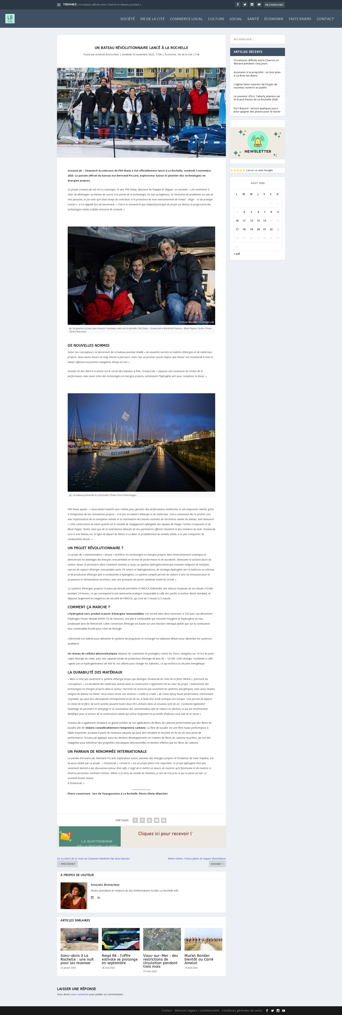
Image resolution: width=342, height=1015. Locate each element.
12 (251, 220)
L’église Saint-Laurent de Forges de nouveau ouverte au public (255, 86)
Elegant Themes (80, 1011)
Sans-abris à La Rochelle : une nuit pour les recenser (77, 959)
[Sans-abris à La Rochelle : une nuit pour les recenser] (79, 939)
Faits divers (300, 19)
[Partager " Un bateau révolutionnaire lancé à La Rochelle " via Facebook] (135, 820)
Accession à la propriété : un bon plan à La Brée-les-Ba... (111, 4)
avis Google (265, 170)
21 (264, 229)
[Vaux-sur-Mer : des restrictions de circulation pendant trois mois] (162, 939)
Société (127, 19)
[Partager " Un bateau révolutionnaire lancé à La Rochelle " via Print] (163, 820)
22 (271, 229)
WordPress (116, 1011)
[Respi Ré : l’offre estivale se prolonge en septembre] (121, 939)
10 (237, 220)
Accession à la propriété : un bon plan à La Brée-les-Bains (257, 73)
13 (258, 220)
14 (264, 220)
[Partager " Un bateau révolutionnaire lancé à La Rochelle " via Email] (156, 820)
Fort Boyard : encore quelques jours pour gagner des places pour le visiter (257, 110)
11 (244, 220)
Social (236, 19)
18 (244, 229)
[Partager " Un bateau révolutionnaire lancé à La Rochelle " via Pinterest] (142, 820)
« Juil (237, 253)
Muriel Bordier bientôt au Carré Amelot (199, 959)
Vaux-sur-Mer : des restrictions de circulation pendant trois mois (160, 961)
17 (237, 229)
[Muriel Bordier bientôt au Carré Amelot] (203, 939)
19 (251, 229)
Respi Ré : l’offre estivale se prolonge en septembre (120, 959)
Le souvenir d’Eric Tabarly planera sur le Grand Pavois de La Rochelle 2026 (257, 97)
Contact (325, 19)
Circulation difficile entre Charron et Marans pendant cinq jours (256, 62)
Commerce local (186, 19)
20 (258, 229)
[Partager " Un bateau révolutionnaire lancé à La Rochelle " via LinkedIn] (149, 820)
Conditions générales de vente (242, 1010)
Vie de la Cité (152, 19)
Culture (216, 19)
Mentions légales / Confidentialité (197, 1010)
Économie (273, 19)
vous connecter (80, 994)
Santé (253, 19)
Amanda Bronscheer (107, 54)
